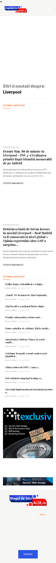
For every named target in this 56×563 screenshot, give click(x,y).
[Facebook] (28, 546)
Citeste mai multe (13, 183)
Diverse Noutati (11, 147)
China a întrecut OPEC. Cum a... (22, 367)
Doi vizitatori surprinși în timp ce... (24, 378)
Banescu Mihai (11, 288)
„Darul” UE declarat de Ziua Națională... (26, 295)
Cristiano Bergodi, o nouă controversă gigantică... (26, 355)
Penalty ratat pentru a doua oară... (23, 317)
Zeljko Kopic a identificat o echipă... (24, 284)
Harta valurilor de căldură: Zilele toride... (27, 328)
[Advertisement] (28, 46)
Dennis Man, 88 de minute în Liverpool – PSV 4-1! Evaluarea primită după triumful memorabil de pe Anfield (27, 157)
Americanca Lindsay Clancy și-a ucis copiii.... (25, 341)
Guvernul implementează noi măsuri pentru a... (29, 391)
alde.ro (43, 514)
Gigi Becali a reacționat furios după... (25, 306)
